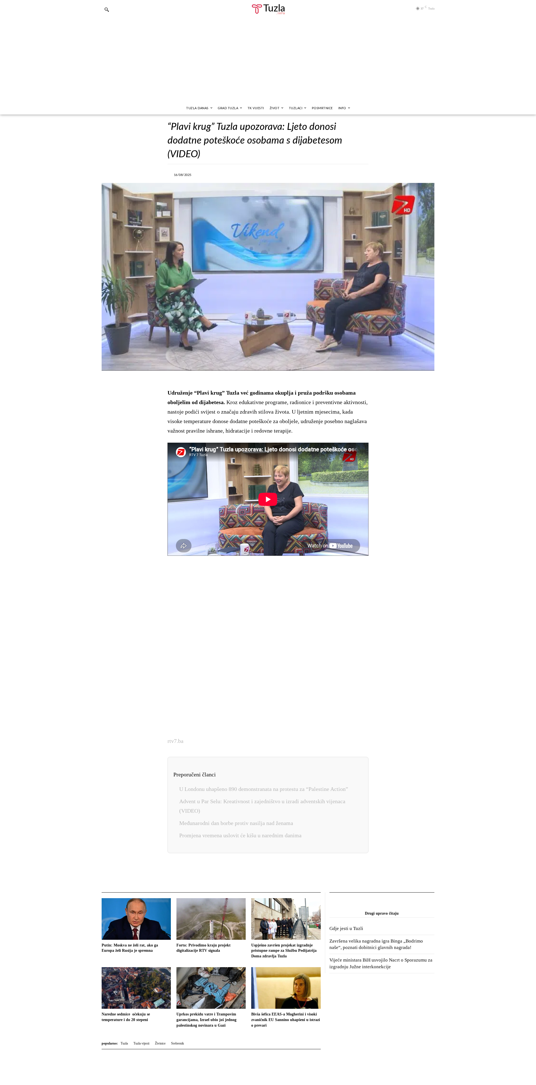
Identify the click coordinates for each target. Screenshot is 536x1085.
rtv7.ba (175, 741)
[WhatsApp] (261, 174)
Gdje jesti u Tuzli (346, 928)
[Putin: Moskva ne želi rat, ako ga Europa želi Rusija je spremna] (136, 919)
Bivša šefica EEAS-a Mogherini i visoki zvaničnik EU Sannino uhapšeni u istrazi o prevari (285, 1019)
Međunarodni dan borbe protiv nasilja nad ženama (236, 823)
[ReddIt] (300, 174)
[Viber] (249, 174)
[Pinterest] (287, 174)
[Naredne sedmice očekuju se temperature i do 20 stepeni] (136, 988)
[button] (107, 9)
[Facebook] (223, 174)
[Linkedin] (274, 174)
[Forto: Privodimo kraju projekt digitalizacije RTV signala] (211, 919)
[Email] (313, 174)
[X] (236, 174)
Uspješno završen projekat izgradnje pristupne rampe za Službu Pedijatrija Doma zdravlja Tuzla (284, 950)
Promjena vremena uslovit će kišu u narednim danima (240, 835)
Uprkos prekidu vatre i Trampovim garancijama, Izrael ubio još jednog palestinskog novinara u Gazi (206, 1019)
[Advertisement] (268, 60)
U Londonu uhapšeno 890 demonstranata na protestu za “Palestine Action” (263, 789)
